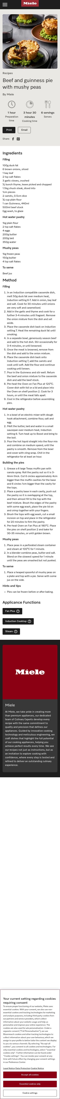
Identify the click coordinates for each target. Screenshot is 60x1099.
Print (9, 130)
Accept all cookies (30, 1075)
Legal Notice (9, 1068)
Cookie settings (30, 1093)
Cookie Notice (37, 1068)
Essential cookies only (30, 1084)
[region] (30, 1044)
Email (24, 130)
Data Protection (22, 1068)
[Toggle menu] (5, 4)
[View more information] (18, 611)
